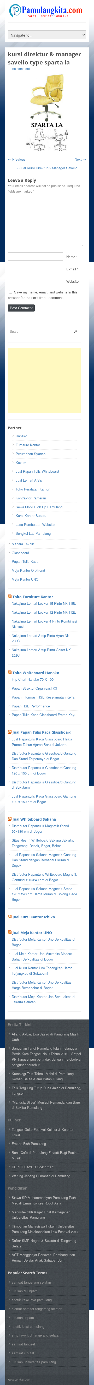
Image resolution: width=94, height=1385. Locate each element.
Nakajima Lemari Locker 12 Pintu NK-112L (44, 612)
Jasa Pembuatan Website (35, 524)
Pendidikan (17, 1188)
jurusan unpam (23, 1317)
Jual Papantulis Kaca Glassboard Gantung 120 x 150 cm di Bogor (44, 799)
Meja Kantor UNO (25, 579)
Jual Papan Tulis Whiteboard (37, 471)
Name (70, 256)
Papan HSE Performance (31, 706)
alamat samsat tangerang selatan (37, 1308)
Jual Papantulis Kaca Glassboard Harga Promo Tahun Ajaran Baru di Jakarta (42, 742)
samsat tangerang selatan (31, 1282)
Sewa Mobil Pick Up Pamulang (39, 506)
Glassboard (20, 552)
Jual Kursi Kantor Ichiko (34, 916)
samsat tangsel (23, 1344)
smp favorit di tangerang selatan (36, 1335)
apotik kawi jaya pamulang (32, 1299)
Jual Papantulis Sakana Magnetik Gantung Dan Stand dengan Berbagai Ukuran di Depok (44, 860)
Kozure (21, 462)
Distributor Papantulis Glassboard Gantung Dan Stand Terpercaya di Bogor (44, 756)
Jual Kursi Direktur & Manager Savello (47, 167)
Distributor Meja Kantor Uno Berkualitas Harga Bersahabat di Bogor (42, 985)
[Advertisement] (47, 380)
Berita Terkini (19, 1024)
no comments (21, 68)
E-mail (71, 268)
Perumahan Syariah (30, 453)
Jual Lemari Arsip (29, 480)
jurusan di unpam (25, 1290)
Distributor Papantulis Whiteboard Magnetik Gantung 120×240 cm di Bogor (44, 877)
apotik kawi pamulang (28, 1326)
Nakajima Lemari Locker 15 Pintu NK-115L (44, 603)
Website (72, 281)
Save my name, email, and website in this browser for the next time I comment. (43, 295)
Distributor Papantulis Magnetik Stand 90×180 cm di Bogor (40, 828)
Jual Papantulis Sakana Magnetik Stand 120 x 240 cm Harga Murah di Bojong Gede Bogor (44, 894)
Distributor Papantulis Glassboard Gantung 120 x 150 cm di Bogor (44, 770)
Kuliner (14, 1119)
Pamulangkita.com (19, 1380)
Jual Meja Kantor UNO (32, 932)
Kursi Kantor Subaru (31, 515)
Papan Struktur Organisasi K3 (34, 688)
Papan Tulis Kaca (25, 561)
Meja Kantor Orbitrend (28, 570)
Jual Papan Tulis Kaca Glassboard (42, 732)
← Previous (17, 159)
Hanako (21, 435)
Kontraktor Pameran (31, 497)
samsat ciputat (23, 1352)
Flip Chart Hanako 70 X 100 (33, 679)
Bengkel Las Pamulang (33, 533)
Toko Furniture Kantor (33, 596)
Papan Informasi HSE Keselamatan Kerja (43, 697)
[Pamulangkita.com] (47, 15)
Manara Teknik (23, 543)
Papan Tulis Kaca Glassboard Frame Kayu (44, 714)
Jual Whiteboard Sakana (34, 819)
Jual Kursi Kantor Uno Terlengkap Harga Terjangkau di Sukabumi (42, 970)
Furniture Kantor (28, 444)
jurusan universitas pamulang (34, 1361)
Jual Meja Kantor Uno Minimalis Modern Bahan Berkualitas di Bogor (42, 956)
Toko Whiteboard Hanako (36, 672)
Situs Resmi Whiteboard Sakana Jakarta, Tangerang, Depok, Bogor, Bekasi (43, 843)
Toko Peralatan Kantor (32, 489)
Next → (80, 159)
